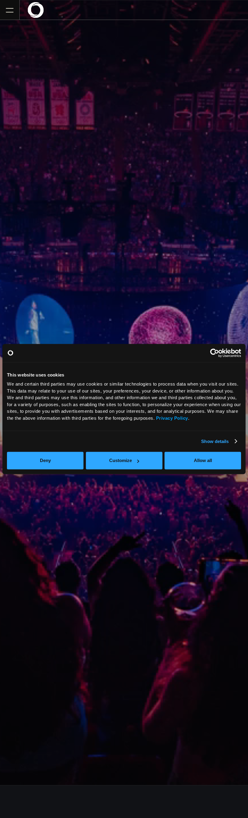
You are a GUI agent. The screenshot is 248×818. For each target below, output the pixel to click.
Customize (120, 460)
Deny (45, 460)
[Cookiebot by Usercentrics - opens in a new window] (214, 352)
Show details (215, 441)
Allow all (203, 460)
